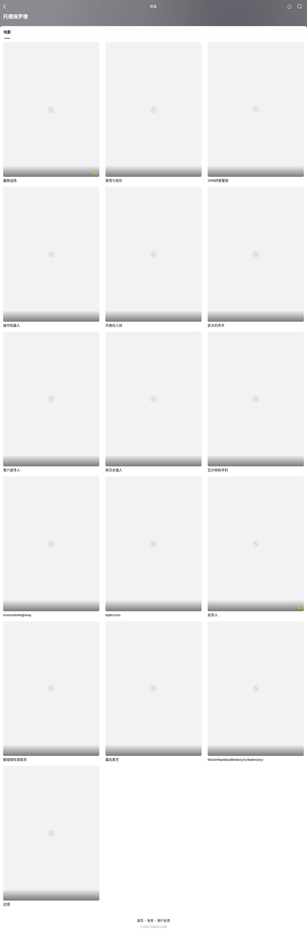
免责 (150, 920)
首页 (140, 920)
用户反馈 (163, 920)
